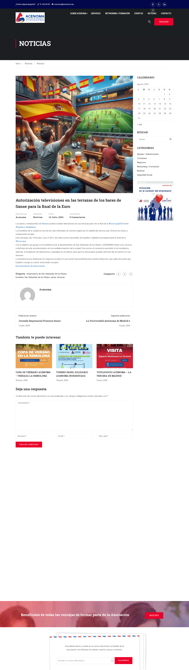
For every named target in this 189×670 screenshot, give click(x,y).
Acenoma (21, 217)
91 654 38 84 (45, 4)
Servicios (96, 13)
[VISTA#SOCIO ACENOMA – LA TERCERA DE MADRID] (115, 356)
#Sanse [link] (45, 223)
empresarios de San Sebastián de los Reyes (47, 274)
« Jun (139, 124)
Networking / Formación (117, 13)
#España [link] (20, 227)
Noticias (152, 13)
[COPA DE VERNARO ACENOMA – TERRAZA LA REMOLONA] (34, 356)
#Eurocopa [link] (21, 241)
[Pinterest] (131, 274)
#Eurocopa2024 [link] (116, 223)
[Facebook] (118, 274)
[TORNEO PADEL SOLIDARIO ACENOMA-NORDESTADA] (74, 356)
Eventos (138, 13)
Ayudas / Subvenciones (148, 154)
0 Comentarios (77, 217)
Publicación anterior (28, 316)
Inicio (18, 63)
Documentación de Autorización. (30, 266)
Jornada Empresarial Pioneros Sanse (40, 320)
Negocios (141, 162)
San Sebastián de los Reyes (37, 277)
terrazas (61, 277)
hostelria (20, 277)
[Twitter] (125, 274)
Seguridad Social (144, 175)
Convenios (142, 158)
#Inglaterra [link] (31, 227)
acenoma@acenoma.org (64, 4)
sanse (53, 277)
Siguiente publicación (120, 316)
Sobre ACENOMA (78, 13)
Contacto (166, 13)
